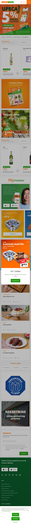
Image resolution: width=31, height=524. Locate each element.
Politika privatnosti (5, 488)
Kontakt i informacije (5, 484)
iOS (7, 205)
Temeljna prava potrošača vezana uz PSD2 (9, 492)
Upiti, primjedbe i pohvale (6, 486)
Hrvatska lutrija (26, 367)
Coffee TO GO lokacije (5, 497)
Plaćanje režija (16, 367)
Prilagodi (15, 522)
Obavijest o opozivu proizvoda (7, 495)
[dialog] (15, 515)
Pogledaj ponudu (15, 280)
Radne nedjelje (16, 37)
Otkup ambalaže (6, 367)
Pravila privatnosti (6, 510)
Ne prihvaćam (15, 518)
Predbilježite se (24, 453)
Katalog (3, 37)
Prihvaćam (15, 514)
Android (15, 205)
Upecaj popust (25, 37)
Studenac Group (4, 499)
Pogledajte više (24, 42)
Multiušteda (9, 37)
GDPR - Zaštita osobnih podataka (7, 490)
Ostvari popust (13, 233)
